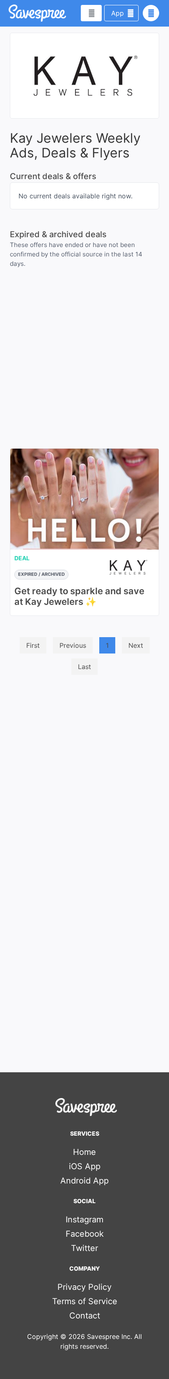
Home (84, 1152)
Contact (84, 1316)
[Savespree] (9, 13)
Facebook (85, 1234)
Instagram (84, 1219)
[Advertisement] (84, 769)
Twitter (84, 1248)
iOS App (84, 1166)
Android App (84, 1181)
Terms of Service (84, 1301)
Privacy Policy (84, 1287)
